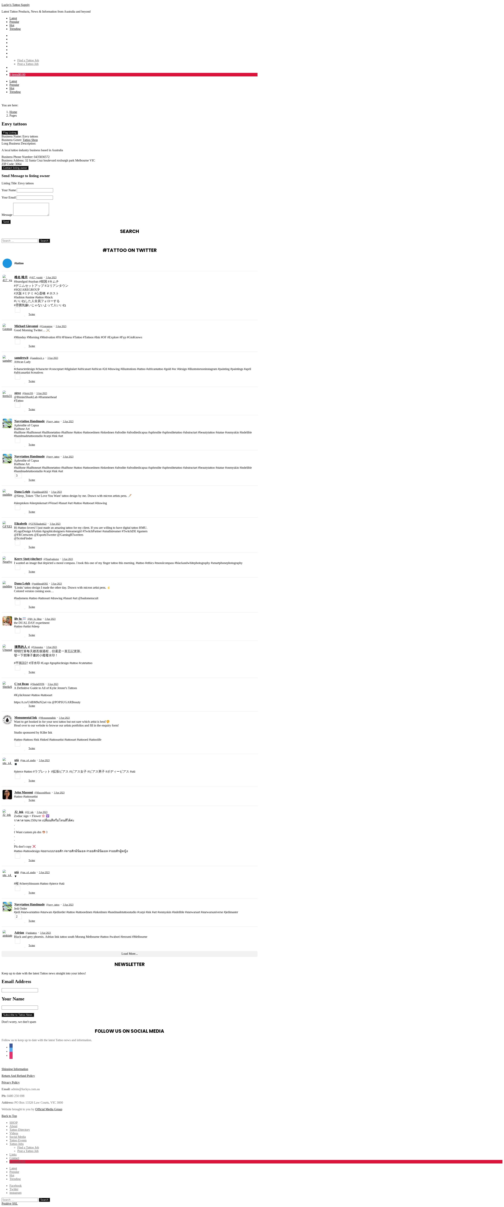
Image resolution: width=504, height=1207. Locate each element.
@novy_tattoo (52, 421)
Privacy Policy (11, 1082)
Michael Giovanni (26, 326)
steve (17, 393)
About (13, 39)
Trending (15, 29)
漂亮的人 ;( (22, 646)
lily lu (18, 618)
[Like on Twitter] (26, 315)
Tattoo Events (18, 53)
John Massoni (23, 792)
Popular (14, 21)
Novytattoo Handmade (29, 421)
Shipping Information (15, 1069)
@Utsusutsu (37, 647)
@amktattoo (31, 932)
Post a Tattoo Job (28, 64)
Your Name (9, 190)
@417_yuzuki (36, 277)
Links (13, 67)
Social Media (17, 49)
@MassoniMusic (42, 792)
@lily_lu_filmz (35, 619)
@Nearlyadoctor (51, 559)
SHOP (13, 35)
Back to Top (9, 1116)
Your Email (9, 197)
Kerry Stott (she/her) (28, 558)
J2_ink (18, 812)
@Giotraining (46, 326)
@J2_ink (29, 812)
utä (16, 760)
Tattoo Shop (30, 140)
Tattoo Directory (19, 42)
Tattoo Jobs (16, 56)
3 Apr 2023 (51, 277)
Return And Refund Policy (18, 1075)
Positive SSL (10, 1203)
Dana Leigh (22, 491)
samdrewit (21, 357)
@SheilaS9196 (37, 684)
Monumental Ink (25, 717)
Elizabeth (20, 523)
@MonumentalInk (47, 717)
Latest (13, 18)
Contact (14, 71)
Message (7, 214)
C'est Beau (21, 684)
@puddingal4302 (40, 492)
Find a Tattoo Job (28, 60)
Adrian (19, 932)
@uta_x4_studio (28, 760)
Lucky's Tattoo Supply (16, 4)
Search (44, 240)
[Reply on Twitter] (15, 315)
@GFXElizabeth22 (37, 523)
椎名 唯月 (21, 277)
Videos (13, 46)
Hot (11, 25)
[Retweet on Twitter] (21, 315)
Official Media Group (48, 1109)
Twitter (32, 314)
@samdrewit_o (37, 358)
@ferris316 (27, 393)
